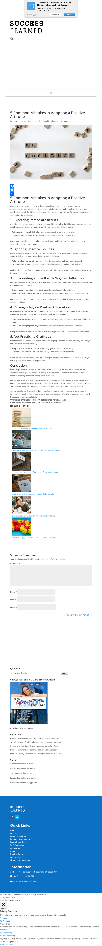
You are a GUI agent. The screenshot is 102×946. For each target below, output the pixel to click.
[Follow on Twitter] (17, 14)
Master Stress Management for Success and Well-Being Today (35, 738)
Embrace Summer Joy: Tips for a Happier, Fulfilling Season (33, 750)
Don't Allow (55, 15)
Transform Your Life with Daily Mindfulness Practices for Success (36, 742)
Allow (69, 15)
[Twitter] (51, 190)
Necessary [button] (4, 918)
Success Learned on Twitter (21, 764)
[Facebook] (51, 186)
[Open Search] (11, 38)
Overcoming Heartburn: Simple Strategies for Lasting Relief (34, 746)
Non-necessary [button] (6, 932)
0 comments (66, 121)
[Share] (51, 194)
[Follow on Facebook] (12, 14)
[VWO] (36, 15)
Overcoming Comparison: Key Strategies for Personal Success (40, 400)
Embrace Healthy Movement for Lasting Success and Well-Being (36, 753)
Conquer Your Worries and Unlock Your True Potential (35, 403)
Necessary (7, 921)
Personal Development (50, 121)
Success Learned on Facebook (22, 768)
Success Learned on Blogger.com (23, 782)
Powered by (30, 15)
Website (13, 607)
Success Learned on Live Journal (23, 778)
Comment (15, 564)
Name (13, 592)
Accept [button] (3, 897)
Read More (10, 897)
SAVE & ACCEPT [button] (6, 944)
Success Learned (19, 121)
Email (13, 599)
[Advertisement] (51, 71)
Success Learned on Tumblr (21, 773)
